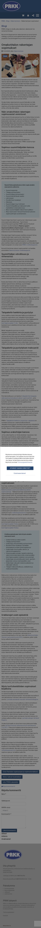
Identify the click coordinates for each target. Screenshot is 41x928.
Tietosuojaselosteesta (24, 462)
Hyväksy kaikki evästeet (20, 468)
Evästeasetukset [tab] (20, 473)
